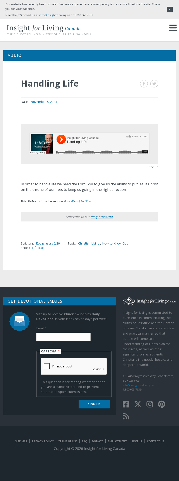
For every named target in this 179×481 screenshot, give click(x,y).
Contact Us (155, 441)
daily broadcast (102, 217)
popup (153, 167)
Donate (97, 441)
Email (40, 328)
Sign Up (136, 441)
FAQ (84, 441)
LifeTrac (38, 248)
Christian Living (88, 243)
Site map (21, 441)
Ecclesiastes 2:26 (48, 243)
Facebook (144, 83)
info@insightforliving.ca (138, 385)
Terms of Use (67, 441)
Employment (117, 441)
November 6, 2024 (44, 102)
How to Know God (115, 243)
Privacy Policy (43, 441)
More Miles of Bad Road (78, 201)
